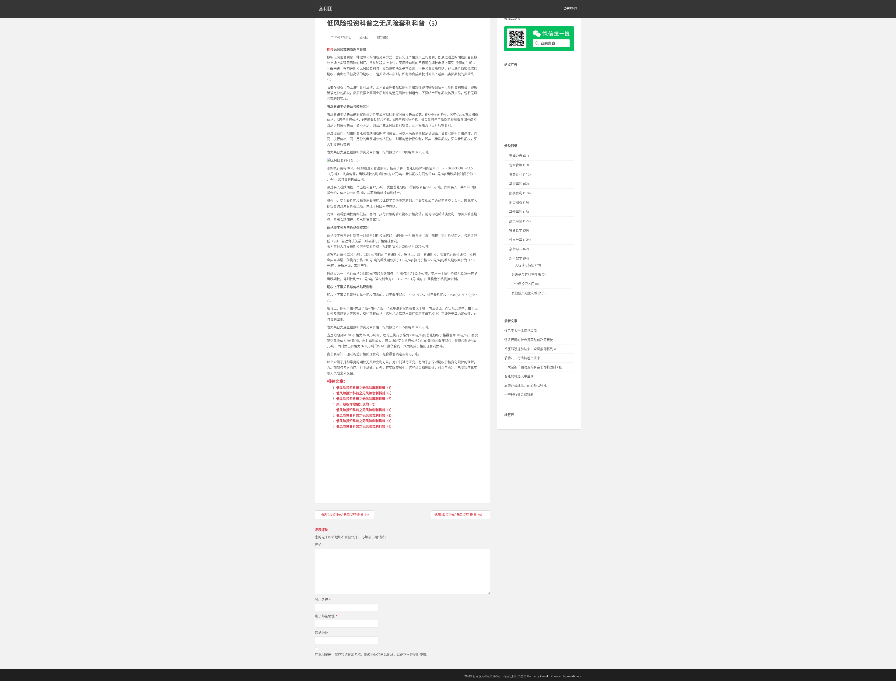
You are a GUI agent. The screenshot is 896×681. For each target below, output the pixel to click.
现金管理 (515, 165)
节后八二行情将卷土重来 (522, 358)
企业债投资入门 (522, 283)
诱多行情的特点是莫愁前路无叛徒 (528, 339)
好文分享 (515, 239)
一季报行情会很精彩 (519, 394)
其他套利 (515, 211)
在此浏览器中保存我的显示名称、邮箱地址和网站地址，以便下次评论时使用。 (372, 654)
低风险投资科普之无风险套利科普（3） (364, 421)
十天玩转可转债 (522, 265)
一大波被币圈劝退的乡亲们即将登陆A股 (533, 367)
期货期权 (382, 37)
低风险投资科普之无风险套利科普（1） (364, 410)
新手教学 (515, 258)
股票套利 (515, 193)
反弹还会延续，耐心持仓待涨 (525, 385)
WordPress (574, 676)
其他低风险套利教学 (526, 293)
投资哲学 (515, 230)
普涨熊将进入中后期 (519, 376)
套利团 (325, 8)
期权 (330, 49)
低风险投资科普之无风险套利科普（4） (364, 388)
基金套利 (515, 183)
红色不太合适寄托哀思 (520, 330)
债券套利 (515, 174)
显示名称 (323, 599)
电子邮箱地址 (326, 616)
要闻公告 (515, 155)
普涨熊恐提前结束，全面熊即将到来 (530, 349)
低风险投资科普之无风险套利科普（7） (364, 398)
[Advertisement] (362, 462)
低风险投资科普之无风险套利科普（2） (364, 415)
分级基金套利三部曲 (526, 274)
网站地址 (321, 632)
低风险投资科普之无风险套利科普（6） (364, 393)
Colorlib (545, 676)
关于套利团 (571, 9)
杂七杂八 (515, 249)
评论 (318, 544)
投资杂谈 (515, 221)
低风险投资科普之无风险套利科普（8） (364, 426)
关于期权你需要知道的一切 (355, 404)
